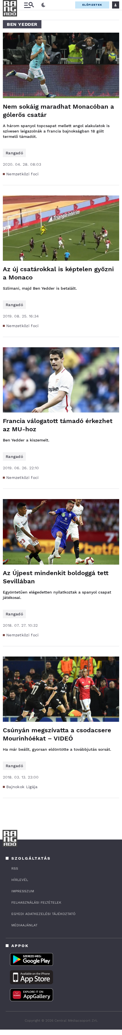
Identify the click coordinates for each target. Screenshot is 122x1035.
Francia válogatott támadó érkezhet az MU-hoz (57, 425)
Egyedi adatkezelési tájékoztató (43, 914)
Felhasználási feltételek (36, 902)
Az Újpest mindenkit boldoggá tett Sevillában (55, 577)
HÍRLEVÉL (19, 880)
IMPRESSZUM (22, 891)
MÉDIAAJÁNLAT (24, 925)
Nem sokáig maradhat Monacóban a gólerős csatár (58, 110)
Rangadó (14, 153)
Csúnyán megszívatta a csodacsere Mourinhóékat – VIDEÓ (57, 734)
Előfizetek (92, 4)
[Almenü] (29, 5)
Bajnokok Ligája (22, 786)
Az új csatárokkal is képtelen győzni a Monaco (58, 273)
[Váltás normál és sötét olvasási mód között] (43, 5)
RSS (14, 868)
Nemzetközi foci (22, 174)
